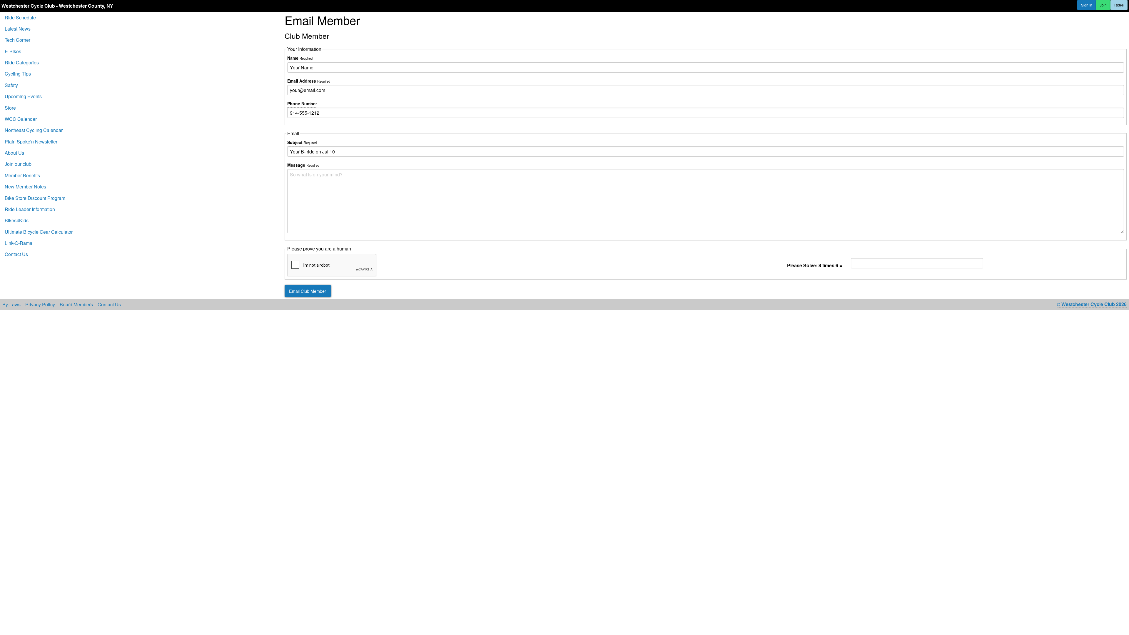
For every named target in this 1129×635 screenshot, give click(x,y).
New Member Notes (25, 186)
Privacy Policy (40, 304)
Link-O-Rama (18, 243)
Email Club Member (307, 291)
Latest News (18, 28)
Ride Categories (22, 62)
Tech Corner (17, 39)
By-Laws (11, 304)
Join (1103, 4)
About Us (14, 152)
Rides (1119, 4)
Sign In (1086, 4)
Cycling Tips (18, 73)
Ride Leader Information (30, 209)
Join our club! (19, 164)
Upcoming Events (23, 96)
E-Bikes (13, 51)
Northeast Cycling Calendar (34, 130)
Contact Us (16, 254)
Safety (11, 85)
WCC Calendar (21, 119)
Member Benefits (22, 175)
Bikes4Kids (17, 220)
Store (10, 107)
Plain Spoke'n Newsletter (31, 141)
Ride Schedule (20, 17)
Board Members (76, 304)
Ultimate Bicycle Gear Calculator (39, 231)
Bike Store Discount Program (35, 198)
